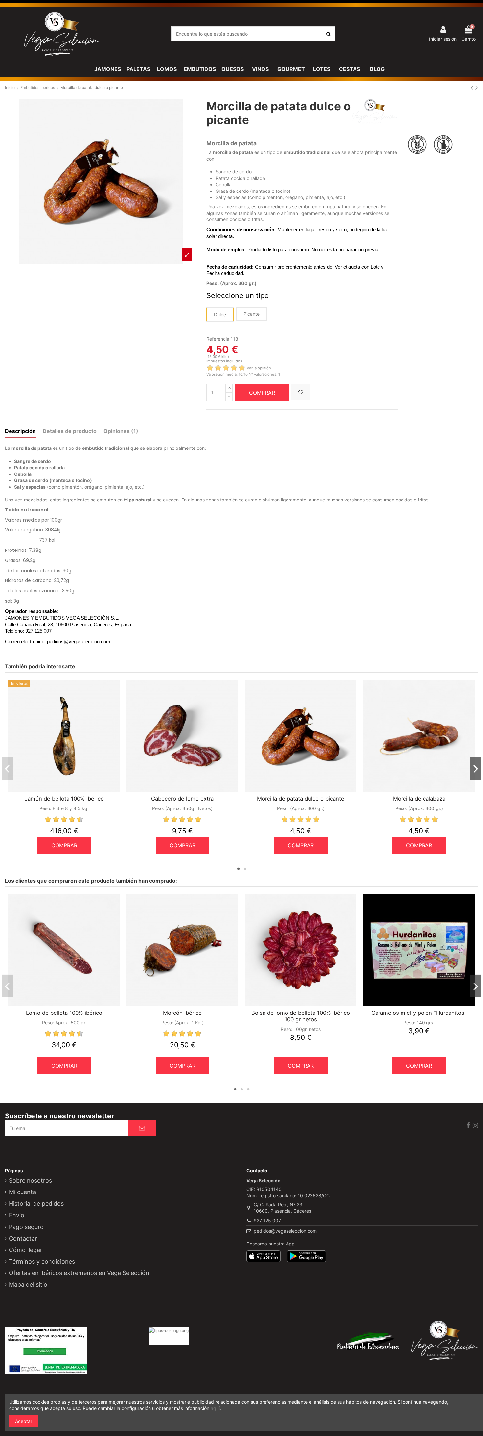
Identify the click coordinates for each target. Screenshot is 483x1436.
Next (475, 768)
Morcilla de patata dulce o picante (300, 798)
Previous (7, 768)
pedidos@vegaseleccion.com (285, 1231)
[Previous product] (473, 87)
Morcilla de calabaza (419, 798)
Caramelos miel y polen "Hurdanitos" (419, 1013)
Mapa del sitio (28, 1284)
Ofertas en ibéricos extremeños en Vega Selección (79, 1273)
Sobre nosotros (30, 1180)
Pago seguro (26, 1227)
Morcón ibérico (182, 1013)
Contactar (23, 1238)
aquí (215, 1408)
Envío (16, 1215)
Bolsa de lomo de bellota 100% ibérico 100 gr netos (300, 1016)
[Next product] (476, 87)
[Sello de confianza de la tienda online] (182, 1356)
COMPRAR (262, 392)
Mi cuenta (22, 1192)
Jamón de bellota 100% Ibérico (64, 798)
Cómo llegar (25, 1250)
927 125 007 (267, 1220)
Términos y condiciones (42, 1261)
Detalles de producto (70, 431)
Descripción (20, 431)
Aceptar (23, 1421)
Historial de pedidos (36, 1203)
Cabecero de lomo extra (182, 798)
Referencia (217, 339)
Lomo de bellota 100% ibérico (64, 1013)
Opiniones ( (121, 431)
